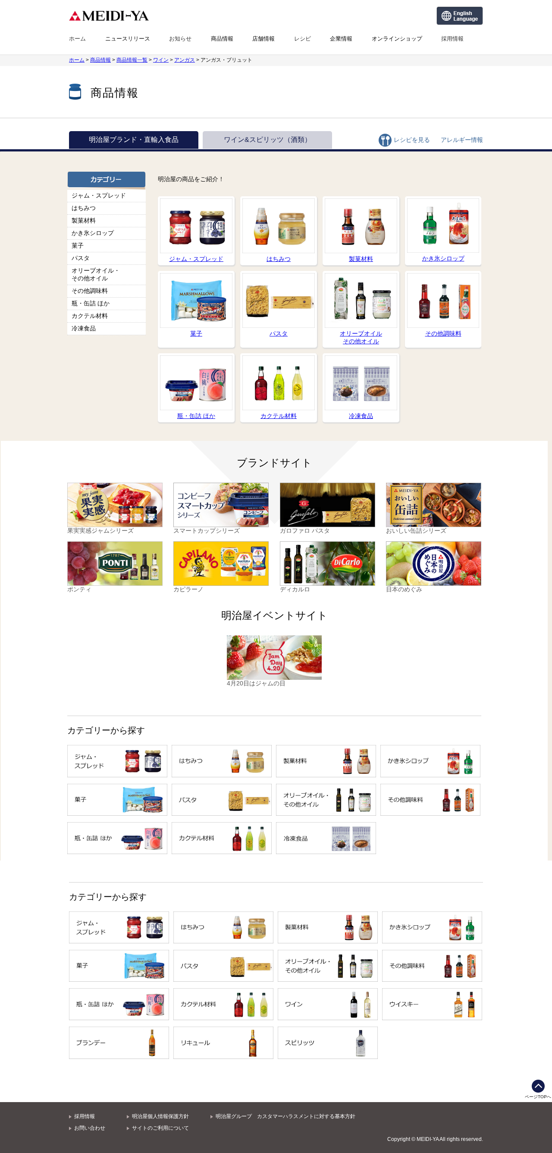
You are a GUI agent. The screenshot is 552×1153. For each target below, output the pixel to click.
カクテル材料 (90, 315)
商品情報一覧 (131, 60)
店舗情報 (263, 38)
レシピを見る (412, 139)
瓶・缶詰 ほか (91, 303)
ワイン (161, 60)
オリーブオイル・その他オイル (96, 274)
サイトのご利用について (160, 1128)
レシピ (302, 38)
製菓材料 (84, 220)
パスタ (81, 257)
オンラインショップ (397, 38)
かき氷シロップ (93, 232)
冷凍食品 (84, 328)
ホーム (77, 38)
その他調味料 (90, 290)
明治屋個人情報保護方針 (160, 1116)
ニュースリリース (127, 38)
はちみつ (84, 207)
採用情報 (452, 38)
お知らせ (180, 38)
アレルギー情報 (462, 139)
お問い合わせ (89, 1128)
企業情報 (341, 38)
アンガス (184, 60)
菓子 (78, 245)
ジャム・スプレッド (99, 195)
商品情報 (222, 38)
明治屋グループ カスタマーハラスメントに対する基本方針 (285, 1116)
